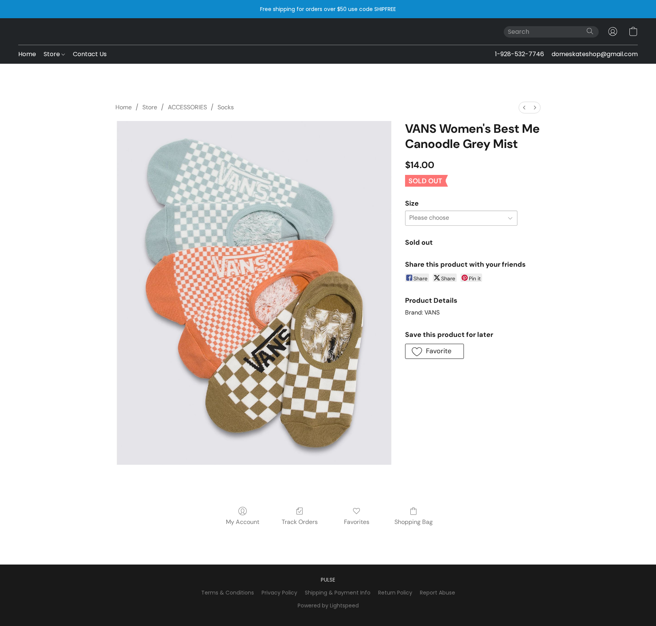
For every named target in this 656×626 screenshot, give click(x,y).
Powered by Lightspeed (328, 605)
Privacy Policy (279, 592)
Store (53, 54)
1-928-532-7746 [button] (519, 54)
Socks (226, 107)
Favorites (356, 522)
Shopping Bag (413, 522)
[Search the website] (590, 31)
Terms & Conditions (227, 592)
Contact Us (90, 54)
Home (27, 54)
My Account (242, 522)
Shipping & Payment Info (338, 592)
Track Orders (300, 522)
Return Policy (395, 592)
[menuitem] (524, 107)
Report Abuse (437, 592)
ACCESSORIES (187, 107)
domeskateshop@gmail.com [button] (595, 54)
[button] (612, 31)
